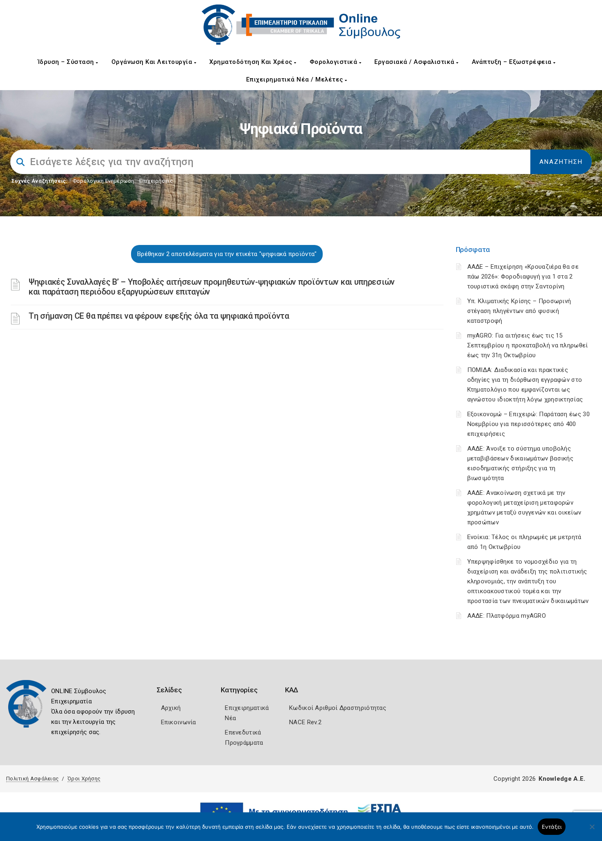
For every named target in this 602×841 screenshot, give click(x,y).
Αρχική (171, 708)
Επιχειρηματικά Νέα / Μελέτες (295, 79)
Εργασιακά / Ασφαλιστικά (415, 62)
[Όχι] (592, 831)
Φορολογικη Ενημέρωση (103, 181)
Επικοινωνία (178, 722)
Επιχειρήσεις (156, 181)
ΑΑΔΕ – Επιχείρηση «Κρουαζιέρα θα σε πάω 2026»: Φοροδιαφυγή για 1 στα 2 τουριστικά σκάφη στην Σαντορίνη (523, 276)
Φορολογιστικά (334, 62)
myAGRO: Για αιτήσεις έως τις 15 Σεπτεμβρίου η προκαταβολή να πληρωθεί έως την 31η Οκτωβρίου (527, 345)
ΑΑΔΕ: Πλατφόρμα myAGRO (506, 615)
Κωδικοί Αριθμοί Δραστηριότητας (337, 708)
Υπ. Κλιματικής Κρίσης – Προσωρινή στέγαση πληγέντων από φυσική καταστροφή (519, 310)
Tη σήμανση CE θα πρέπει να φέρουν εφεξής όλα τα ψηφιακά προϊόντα (159, 316)
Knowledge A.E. (562, 778)
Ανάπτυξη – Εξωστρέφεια (513, 62)
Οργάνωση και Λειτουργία (152, 62)
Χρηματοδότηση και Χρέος (251, 62)
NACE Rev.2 (305, 722)
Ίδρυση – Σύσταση (67, 62)
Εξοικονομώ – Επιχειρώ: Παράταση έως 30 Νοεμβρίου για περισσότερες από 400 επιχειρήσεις (528, 424)
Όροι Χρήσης (84, 778)
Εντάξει (552, 826)
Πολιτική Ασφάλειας (32, 778)
